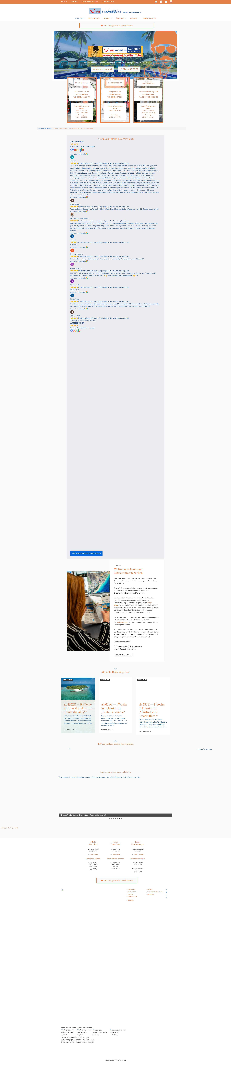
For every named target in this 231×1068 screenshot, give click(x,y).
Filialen (106, 18)
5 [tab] (117, 818)
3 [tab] (113, 818)
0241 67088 (116, 855)
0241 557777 (94, 855)
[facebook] (161, 1)
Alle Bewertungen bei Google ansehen (86, 553)
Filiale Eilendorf (81, 83)
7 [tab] (121, 818)
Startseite (80, 18)
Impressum (74, 1)
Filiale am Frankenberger (148, 83)
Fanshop (130, 899)
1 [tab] (109, 818)
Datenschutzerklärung (90, 1)
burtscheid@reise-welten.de (115, 858)
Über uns (120, 18)
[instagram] (171, 1)
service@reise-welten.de (93, 858)
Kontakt (64, 1)
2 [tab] (111, 818)
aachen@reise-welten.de (137, 858)
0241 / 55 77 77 (83, 97)
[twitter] (166, 1)
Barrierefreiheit (108, 1)
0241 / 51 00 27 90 (150, 97)
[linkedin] (156, 1)
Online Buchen (149, 18)
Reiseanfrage (94, 18)
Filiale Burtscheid (115, 83)
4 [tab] (115, 818)
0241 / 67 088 (116, 97)
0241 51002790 (138, 855)
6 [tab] (119, 818)
